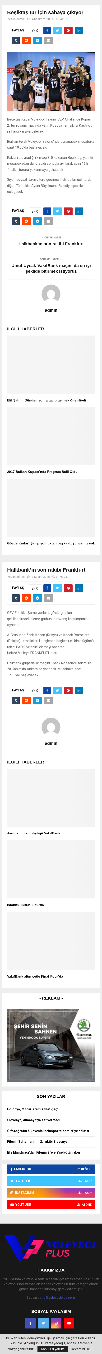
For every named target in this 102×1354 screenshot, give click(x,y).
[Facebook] (30, 1323)
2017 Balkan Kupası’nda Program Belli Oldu (42, 472)
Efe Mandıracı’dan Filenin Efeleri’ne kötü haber (43, 1152)
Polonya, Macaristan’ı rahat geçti (33, 1109)
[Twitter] (43, 1323)
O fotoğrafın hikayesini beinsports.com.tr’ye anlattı (48, 1131)
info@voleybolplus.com (57, 1297)
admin (20, 19)
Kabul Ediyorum (52, 1349)
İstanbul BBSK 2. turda (25, 905)
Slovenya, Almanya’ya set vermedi (33, 1120)
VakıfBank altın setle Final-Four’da (35, 976)
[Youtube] (69, 1323)
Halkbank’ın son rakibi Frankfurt (51, 243)
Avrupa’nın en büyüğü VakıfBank (33, 833)
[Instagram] (56, 1323)
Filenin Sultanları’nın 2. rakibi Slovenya (37, 1141)
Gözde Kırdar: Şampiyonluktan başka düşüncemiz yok (51, 543)
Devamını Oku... (82, 1349)
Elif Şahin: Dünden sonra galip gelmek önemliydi (46, 400)
